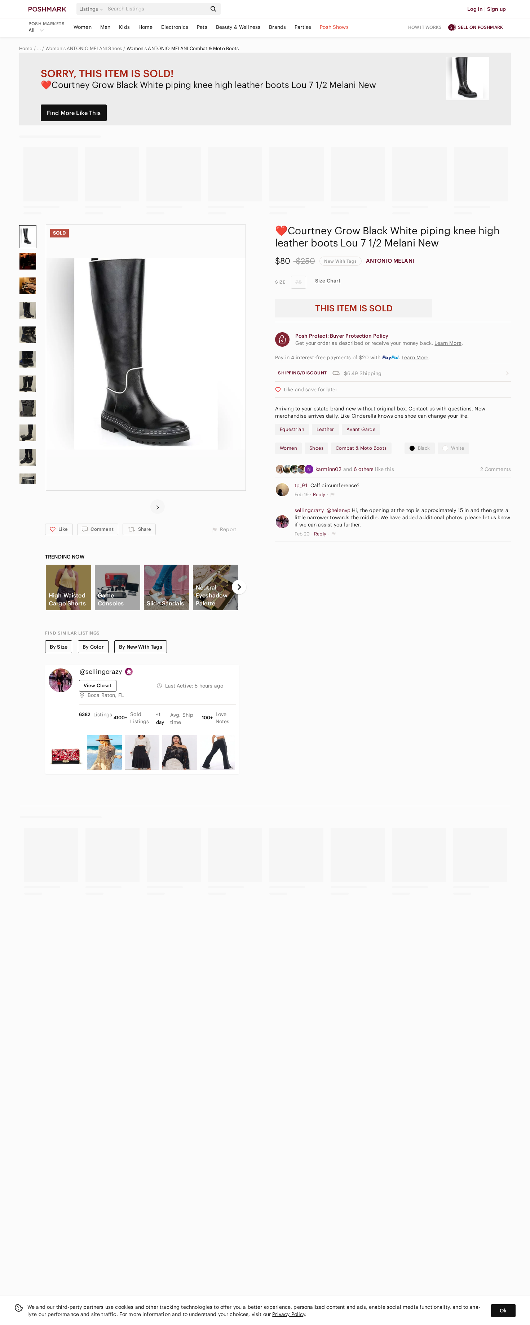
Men (105, 27)
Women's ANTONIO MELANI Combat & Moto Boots (183, 49)
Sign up (496, 9)
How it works (425, 27)
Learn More (415, 357)
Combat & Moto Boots (361, 448)
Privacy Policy (288, 1314)
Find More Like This (74, 112)
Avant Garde (360, 429)
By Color (93, 647)
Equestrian (292, 429)
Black (424, 448)
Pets (202, 27)
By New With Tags (140, 647)
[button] (92, 9)
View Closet (98, 685)
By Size (58, 647)
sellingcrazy (309, 510)
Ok (503, 1310)
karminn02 (329, 469)
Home (145, 27)
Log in (475, 9)
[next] (157, 506)
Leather (325, 429)
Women (83, 27)
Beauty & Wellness (238, 27)
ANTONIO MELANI (390, 260)
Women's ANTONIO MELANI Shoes (83, 49)
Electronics (174, 27)
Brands (277, 27)
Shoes (316, 448)
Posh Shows (334, 27)
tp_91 (301, 485)
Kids (124, 27)
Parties (303, 27)
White (457, 448)
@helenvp (338, 510)
